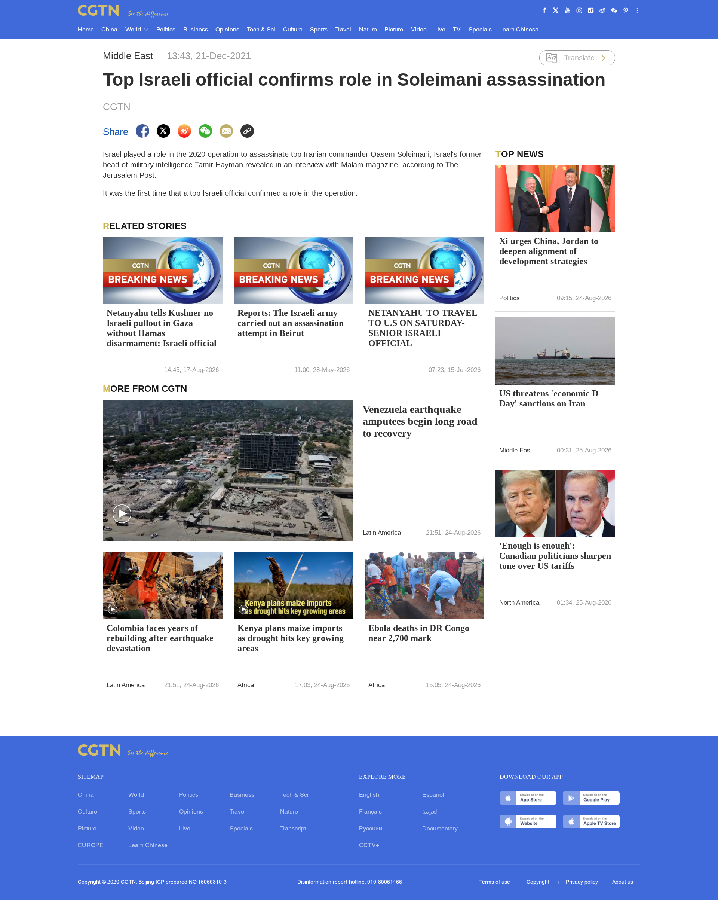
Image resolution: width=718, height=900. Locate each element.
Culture (293, 30)
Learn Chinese (518, 30)
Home (86, 30)
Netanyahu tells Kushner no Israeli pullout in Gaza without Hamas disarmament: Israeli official (162, 328)
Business (195, 30)
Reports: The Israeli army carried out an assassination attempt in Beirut (290, 323)
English (369, 795)
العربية (430, 812)
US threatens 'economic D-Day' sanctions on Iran (550, 398)
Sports (319, 30)
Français (370, 812)
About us (622, 882)
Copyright (539, 882)
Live (439, 30)
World (133, 30)
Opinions (227, 30)
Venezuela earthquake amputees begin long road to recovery (420, 421)
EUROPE (91, 845)
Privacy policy (582, 882)
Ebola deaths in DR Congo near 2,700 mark (418, 633)
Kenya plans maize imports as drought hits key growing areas (290, 638)
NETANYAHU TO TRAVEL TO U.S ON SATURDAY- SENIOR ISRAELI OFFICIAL (422, 328)
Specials (480, 30)
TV (457, 30)
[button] (122, 514)
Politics (165, 30)
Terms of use (495, 882)
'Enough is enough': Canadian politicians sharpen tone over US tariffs (555, 556)
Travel (343, 30)
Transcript (293, 829)
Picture (393, 30)
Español (433, 795)
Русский (370, 829)
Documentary (440, 829)
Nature (368, 30)
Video (419, 30)
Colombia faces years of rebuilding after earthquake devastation (160, 638)
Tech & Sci (261, 30)
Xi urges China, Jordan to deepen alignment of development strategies (548, 251)
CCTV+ (369, 845)
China (109, 30)
